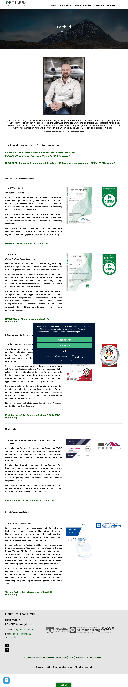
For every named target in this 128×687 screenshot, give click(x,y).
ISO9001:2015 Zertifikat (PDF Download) (26, 243)
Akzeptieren (64, 339)
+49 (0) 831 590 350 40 (23, 629)
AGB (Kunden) (62, 657)
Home (60, 31)
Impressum (29, 657)
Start (53, 5)
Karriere (100, 5)
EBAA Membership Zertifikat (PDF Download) (29, 500)
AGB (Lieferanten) (77, 657)
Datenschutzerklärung (45, 657)
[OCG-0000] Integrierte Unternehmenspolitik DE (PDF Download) (40, 152)
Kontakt (111, 5)
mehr (65, 351)
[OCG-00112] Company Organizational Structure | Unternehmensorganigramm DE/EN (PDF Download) (60, 163)
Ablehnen (64, 345)
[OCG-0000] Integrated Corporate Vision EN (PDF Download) (37, 156)
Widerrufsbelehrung (95, 657)
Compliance (65, 5)
